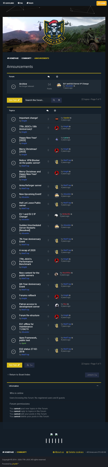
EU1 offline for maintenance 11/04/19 (26, 327)
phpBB (15, 464)
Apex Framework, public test (28, 339)
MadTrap (25, 166)
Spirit (24, 343)
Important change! (28, 118)
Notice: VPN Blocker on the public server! (29, 161)
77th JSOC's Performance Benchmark (26, 261)
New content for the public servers (29, 274)
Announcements (20, 67)
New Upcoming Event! (30, 194)
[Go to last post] (71, 118)
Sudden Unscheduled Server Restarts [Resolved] (30, 228)
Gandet (66, 118)
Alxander (69, 86)
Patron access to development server (29, 305)
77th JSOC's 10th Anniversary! (28, 127)
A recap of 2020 (27, 250)
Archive (23, 84)
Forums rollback (27, 295)
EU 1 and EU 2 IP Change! (27, 215)
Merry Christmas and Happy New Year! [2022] (30, 174)
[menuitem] (20, 3)
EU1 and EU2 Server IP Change (76, 84)
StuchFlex (66, 273)
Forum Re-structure (29, 315)
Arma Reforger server (30, 185)
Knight (24, 121)
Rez (65, 304)
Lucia (65, 138)
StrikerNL (66, 214)
